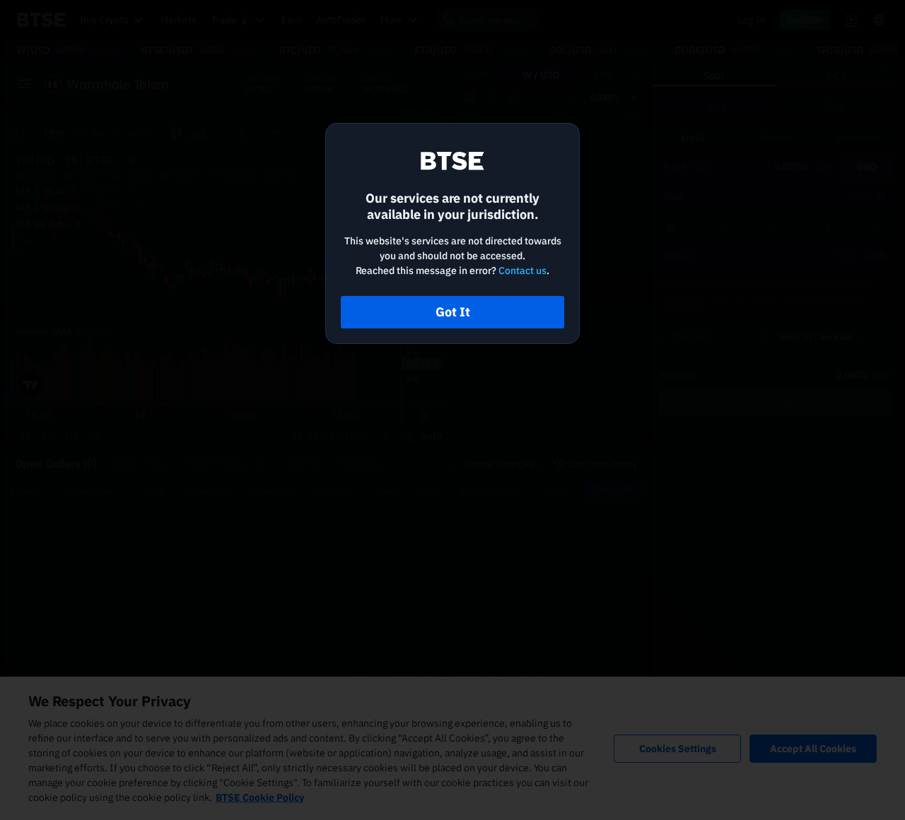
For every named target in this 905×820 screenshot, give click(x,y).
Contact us (522, 270)
